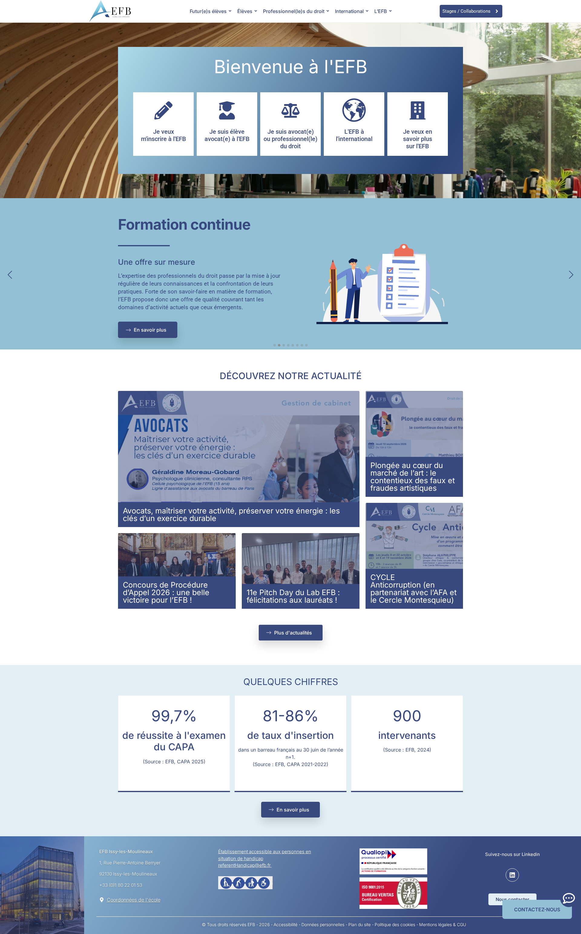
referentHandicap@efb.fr (245, 865)
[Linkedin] (512, 875)
